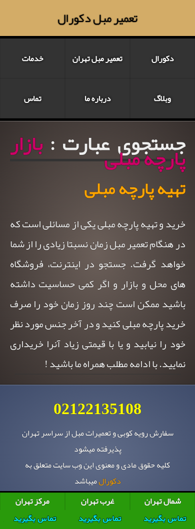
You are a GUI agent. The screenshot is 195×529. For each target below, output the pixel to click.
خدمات (33, 58)
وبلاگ (162, 98)
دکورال (163, 58)
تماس (33, 98)
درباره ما (97, 98)
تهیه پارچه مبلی (135, 188)
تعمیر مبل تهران (97, 58)
